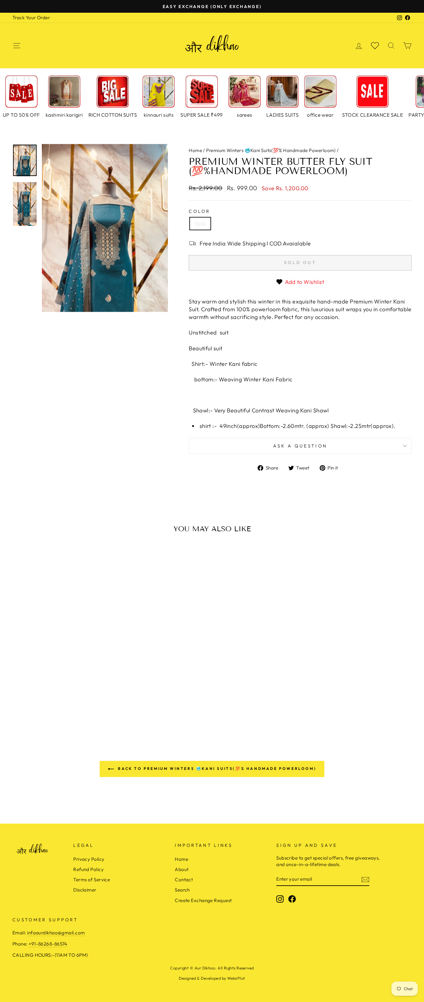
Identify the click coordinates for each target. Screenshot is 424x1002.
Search (182, 890)
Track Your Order (31, 17)
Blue (200, 223)
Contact (184, 880)
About (181, 869)
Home (195, 150)
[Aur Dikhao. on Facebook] (292, 899)
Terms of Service (91, 880)
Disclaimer (85, 890)
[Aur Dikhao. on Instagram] (280, 899)
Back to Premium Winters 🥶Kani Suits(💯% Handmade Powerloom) (216, 768)
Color (199, 211)
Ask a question (300, 446)
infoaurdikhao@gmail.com (56, 933)
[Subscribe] (365, 879)
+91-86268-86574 (48, 944)
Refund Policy (88, 869)
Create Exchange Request (203, 900)
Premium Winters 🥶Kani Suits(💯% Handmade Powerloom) (271, 150)
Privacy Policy (88, 859)
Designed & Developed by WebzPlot (212, 978)
